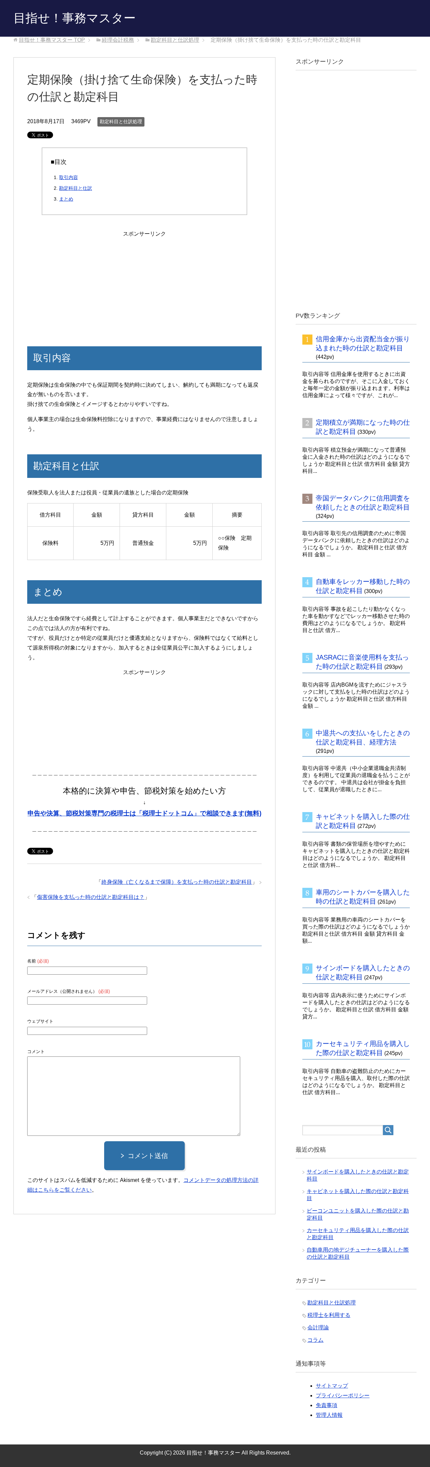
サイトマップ (332, 1386)
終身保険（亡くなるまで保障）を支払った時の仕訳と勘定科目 (176, 882)
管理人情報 (329, 1415)
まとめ (66, 199)
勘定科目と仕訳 (75, 188)
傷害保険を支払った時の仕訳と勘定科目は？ (90, 897)
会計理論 (318, 1327)
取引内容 (68, 177)
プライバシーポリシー (343, 1395)
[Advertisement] (144, 281)
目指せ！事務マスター (74, 18)
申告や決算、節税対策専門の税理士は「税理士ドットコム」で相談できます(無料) (144, 813)
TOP (52, 40)
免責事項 (326, 1405)
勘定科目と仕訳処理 (121, 121)
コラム (315, 1340)
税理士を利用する (328, 1315)
